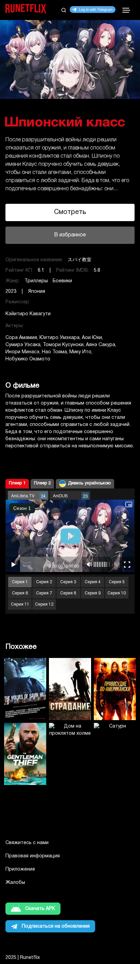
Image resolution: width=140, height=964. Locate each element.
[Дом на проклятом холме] (70, 754)
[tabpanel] (70, 134)
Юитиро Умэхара (59, 338)
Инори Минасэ (22, 352)
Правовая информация (32, 856)
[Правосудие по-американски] (115, 689)
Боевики (62, 281)
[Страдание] (70, 689)
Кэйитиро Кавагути (28, 314)
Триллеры (36, 281)
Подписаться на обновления (56, 926)
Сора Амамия (21, 338)
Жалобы (15, 882)
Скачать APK (40, 909)
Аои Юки (92, 338)
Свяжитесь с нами (27, 843)
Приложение (20, 869)
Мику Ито (80, 352)
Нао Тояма (54, 352)
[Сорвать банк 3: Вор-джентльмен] (25, 754)
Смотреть (70, 212)
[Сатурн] (115, 754)
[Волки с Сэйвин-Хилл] (25, 689)
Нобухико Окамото (27, 359)
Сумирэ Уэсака (22, 345)
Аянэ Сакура (100, 345)
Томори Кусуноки (63, 345)
